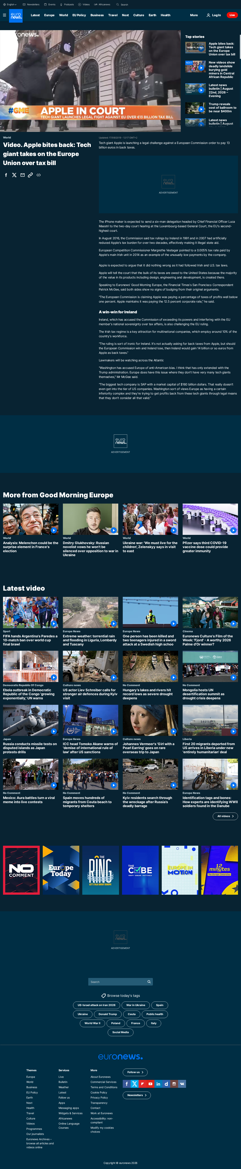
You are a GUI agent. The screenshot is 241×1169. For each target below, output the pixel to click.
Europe (49, 15)
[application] (90, 81)
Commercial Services (103, 1081)
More (94, 1070)
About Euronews (101, 1076)
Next (125, 15)
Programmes (34, 1128)
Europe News (71, 631)
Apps (62, 1102)
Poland (115, 1023)
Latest (35, 15)
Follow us (64, 1097)
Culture (138, 15)
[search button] (118, 5)
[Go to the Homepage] (16, 16)
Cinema (188, 631)
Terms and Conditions (104, 1087)
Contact (95, 1107)
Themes (31, 1070)
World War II (92, 1023)
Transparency (99, 1102)
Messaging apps (69, 1107)
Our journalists (35, 1133)
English (10, 4)
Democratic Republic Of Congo (23, 685)
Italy (153, 1023)
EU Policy (79, 15)
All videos (223, 816)
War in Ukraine (135, 1005)
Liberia (187, 738)
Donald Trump (108, 1014)
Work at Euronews (102, 1113)
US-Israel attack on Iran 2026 (96, 1005)
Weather (64, 1087)
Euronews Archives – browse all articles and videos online (40, 1143)
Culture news (72, 685)
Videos (30, 1123)
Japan (7, 738)
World (63, 15)
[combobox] (137, 5)
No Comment (131, 685)
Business (97, 15)
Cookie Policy (99, 1092)
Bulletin (63, 1081)
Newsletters (135, 1095)
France (135, 1023)
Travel (112, 15)
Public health (154, 1014)
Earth (152, 15)
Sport (6, 631)
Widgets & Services (70, 1113)
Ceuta (132, 1014)
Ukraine (83, 1014)
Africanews (65, 1118)
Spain (159, 1005)
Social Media (120, 1032)
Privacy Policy (99, 1097)
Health (165, 15)
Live (232, 15)
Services (64, 1070)
